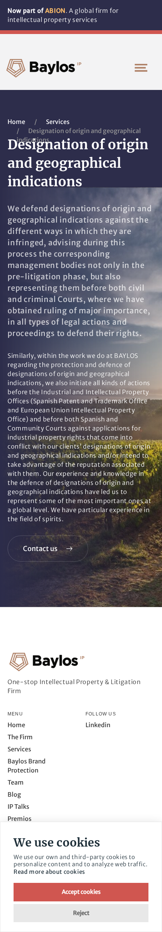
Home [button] (16, 725)
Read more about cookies (49, 871)
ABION (55, 10)
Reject (81, 913)
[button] (141, 68)
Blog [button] (14, 794)
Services (58, 121)
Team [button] (16, 782)
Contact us (40, 548)
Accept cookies (81, 891)
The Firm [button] (20, 737)
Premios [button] (20, 818)
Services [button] (19, 749)
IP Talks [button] (18, 806)
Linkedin (98, 725)
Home (16, 121)
